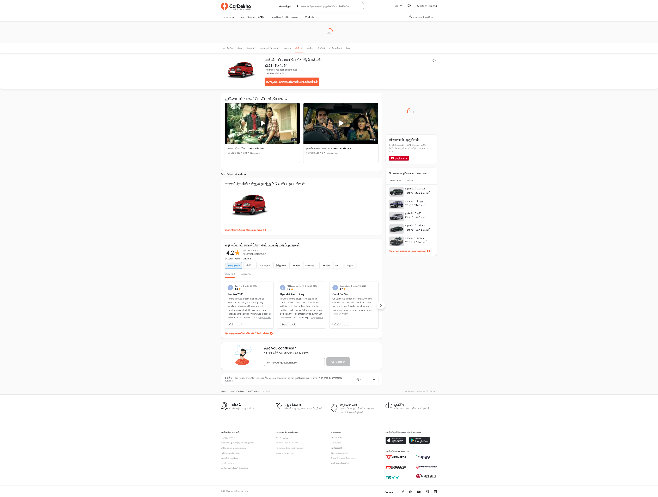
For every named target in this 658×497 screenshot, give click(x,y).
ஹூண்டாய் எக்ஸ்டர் (414, 237)
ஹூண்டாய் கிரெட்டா (415, 188)
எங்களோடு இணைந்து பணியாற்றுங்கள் (237, 442)
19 (338, 324)
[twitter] (410, 492)
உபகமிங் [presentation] (410, 180)
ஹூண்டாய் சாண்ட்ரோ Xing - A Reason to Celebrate (328, 148)
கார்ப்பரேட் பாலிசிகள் (229, 458)
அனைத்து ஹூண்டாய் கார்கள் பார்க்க (407, 250)
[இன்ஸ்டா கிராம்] (427, 492)
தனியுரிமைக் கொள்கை (230, 453)
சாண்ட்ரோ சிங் (227, 48)
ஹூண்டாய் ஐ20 (413, 213)
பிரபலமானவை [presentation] (395, 180)
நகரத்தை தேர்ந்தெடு (423, 16)
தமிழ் (397, 5)
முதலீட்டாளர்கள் (228, 463)
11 (285, 324)
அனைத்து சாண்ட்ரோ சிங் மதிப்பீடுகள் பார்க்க (247, 333)
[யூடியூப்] (419, 492)
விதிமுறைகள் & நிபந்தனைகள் (233, 448)
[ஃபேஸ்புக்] (403, 492)
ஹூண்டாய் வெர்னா (415, 225)
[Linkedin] (435, 492)
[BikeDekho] (396, 457)
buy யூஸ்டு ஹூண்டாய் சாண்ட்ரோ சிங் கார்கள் (292, 81)
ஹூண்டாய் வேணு (414, 200)
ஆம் (358, 379)
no (373, 379)
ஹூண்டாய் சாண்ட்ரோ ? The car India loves (246, 148)
